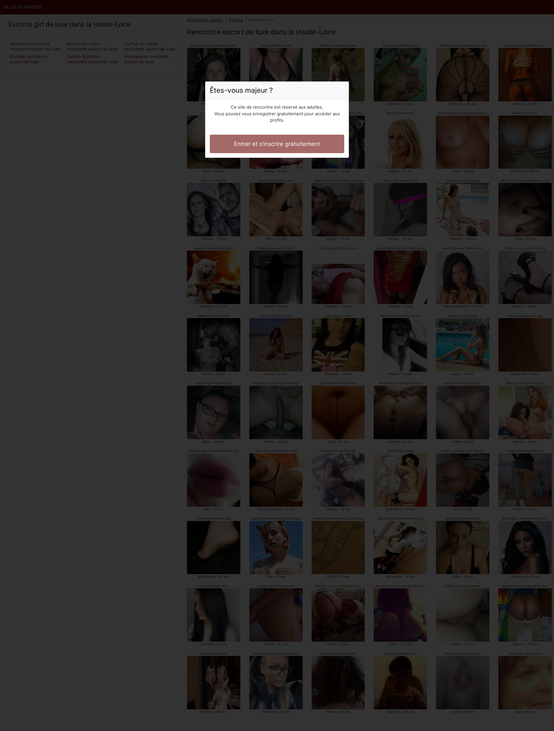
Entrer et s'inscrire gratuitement (277, 143)
